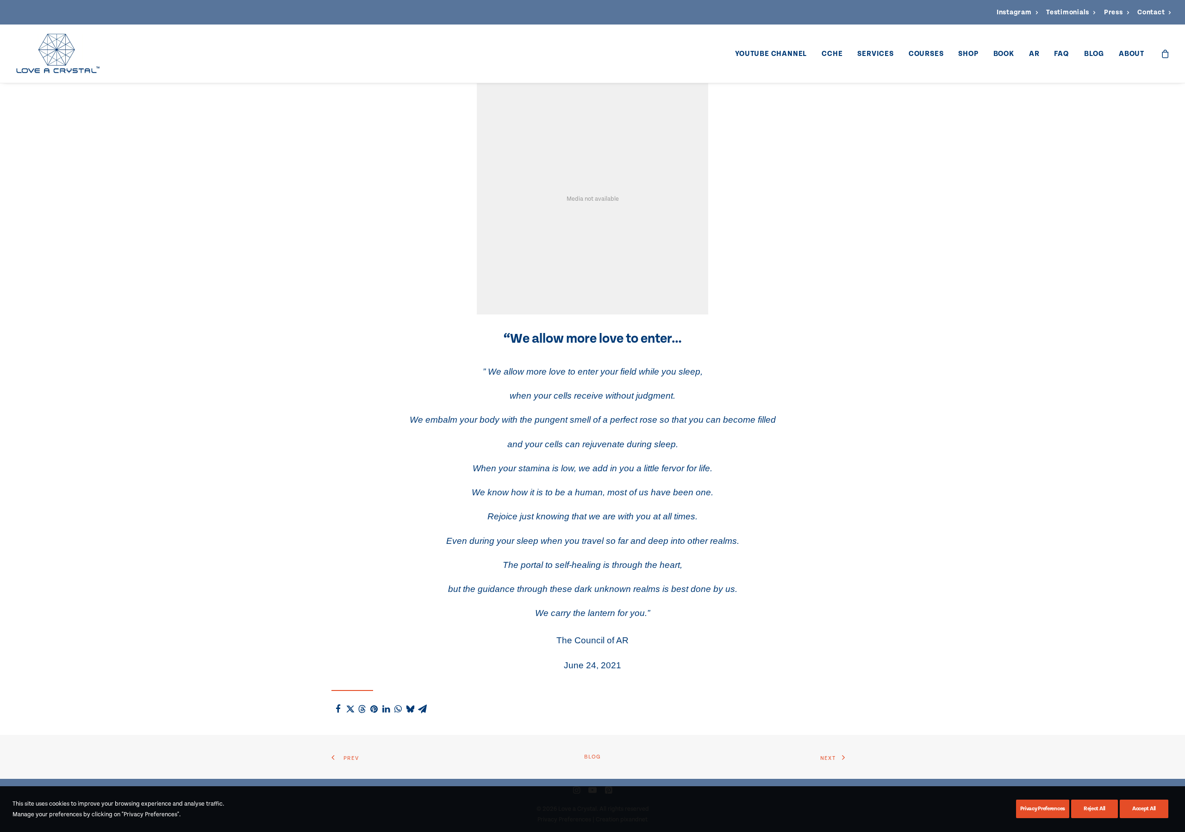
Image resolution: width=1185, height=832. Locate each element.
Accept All (1144, 809)
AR (1034, 53)
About (1131, 53)
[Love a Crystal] (57, 53)
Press (1113, 12)
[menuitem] (1017, 12)
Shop (968, 53)
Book (1003, 53)
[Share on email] (422, 709)
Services (875, 53)
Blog (1094, 53)
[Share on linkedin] (386, 709)
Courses (926, 53)
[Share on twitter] (350, 709)
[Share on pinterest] (374, 709)
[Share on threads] (362, 709)
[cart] (1165, 54)
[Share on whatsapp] (398, 709)
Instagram (1014, 12)
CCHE (832, 53)
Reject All (1094, 809)
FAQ (1061, 53)
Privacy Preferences (1042, 809)
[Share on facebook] (337, 709)
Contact (1151, 12)
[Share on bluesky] (410, 709)
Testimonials (1067, 12)
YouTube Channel (771, 53)
